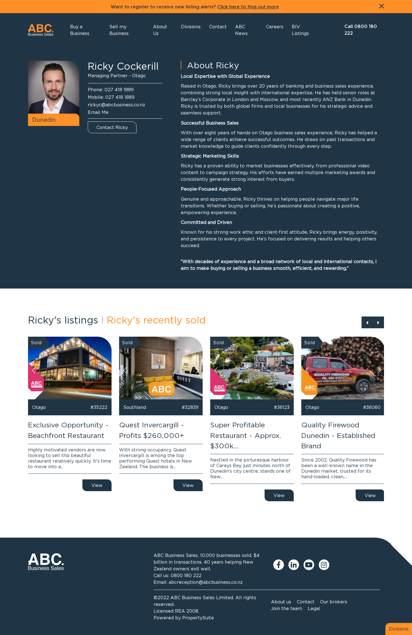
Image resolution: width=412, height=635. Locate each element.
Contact (305, 601)
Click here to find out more (248, 7)
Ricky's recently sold (156, 320)
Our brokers (333, 601)
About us (281, 601)
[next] (378, 322)
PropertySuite (198, 617)
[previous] (367, 322)
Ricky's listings (63, 320)
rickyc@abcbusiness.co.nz (116, 104)
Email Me (98, 112)
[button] (163, 29)
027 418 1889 (119, 89)
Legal (314, 608)
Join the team (286, 608)
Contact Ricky (112, 127)
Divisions (399, 628)
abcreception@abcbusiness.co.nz (206, 582)
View (97, 485)
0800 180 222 (186, 575)
